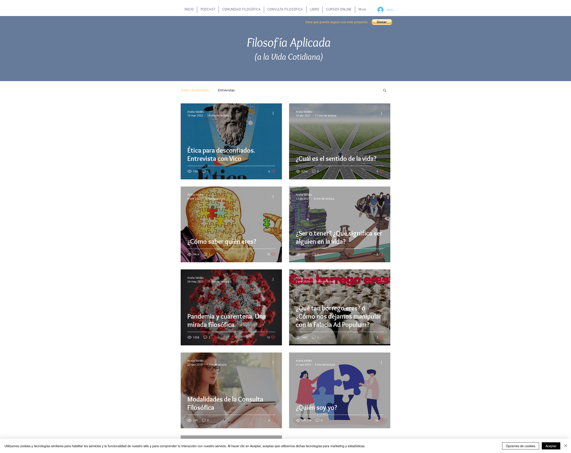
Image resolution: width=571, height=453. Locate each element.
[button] (382, 22)
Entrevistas (226, 90)
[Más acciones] (274, 113)
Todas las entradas (195, 90)
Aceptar (551, 446)
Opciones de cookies (520, 446)
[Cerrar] (565, 445)
